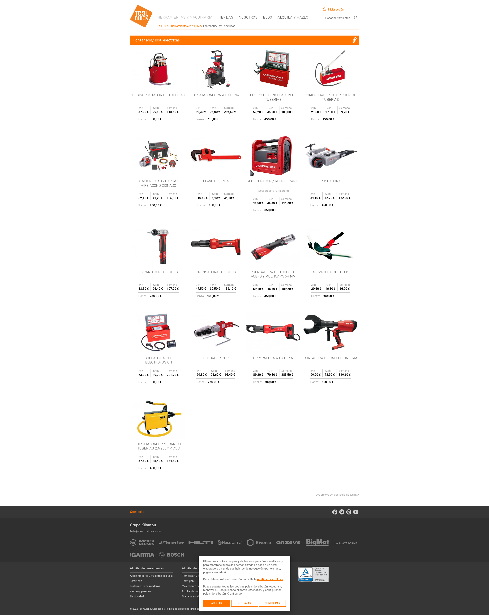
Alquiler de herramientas (147, 568)
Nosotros (248, 17)
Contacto (137, 512)
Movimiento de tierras (195, 586)
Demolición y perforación (197, 575)
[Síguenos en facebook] (334, 512)
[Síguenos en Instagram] (349, 512)
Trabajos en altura (193, 596)
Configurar (272, 603)
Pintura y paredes (140, 591)
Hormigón (188, 581)
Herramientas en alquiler (186, 26)
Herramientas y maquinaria (185, 17)
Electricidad (137, 596)
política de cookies (270, 579)
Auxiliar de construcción (196, 591)
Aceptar (216, 603)
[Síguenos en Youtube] (355, 512)
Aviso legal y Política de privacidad (170, 608)
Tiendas (225, 17)
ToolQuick (163, 26)
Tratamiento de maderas (145, 586)
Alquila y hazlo (293, 17)
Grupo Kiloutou (143, 525)
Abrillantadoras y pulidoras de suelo (151, 575)
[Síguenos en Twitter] (342, 512)
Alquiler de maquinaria (197, 568)
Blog (267, 17)
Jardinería (136, 581)
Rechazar (244, 603)
